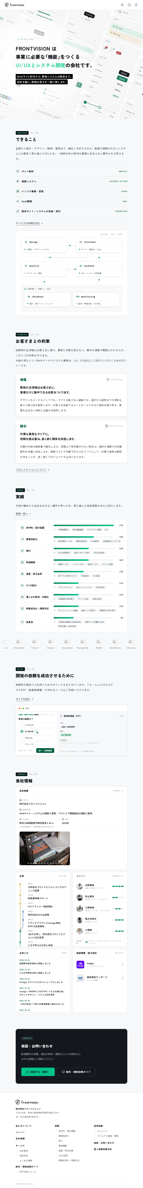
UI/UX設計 (63, 1155)
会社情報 (20, 1138)
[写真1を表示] (28, 863)
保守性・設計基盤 (67, 1130)
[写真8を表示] (50, 863)
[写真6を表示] (45, 863)
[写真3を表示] (34, 863)
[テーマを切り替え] (122, 5)
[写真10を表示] (56, 863)
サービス (20, 1145)
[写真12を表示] (61, 863)
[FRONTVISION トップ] (14, 5)
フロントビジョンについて (31, 469)
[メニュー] (136, 5)
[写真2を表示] (31, 863)
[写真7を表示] (47, 863)
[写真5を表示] (42, 863)
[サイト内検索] (129, 5)
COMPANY (117, 791)
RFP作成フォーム (28, 1171)
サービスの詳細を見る (28, 223)
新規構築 (63, 1145)
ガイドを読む (23, 699)
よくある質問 (26, 1160)
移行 (61, 1140)
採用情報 (98, 1125)
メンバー (20, 1132)
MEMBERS (117, 876)
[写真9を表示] (53, 863)
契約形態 (24, 1155)
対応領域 (24, 1150)
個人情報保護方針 (103, 1149)
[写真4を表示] (38, 863)
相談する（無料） (40, 1072)
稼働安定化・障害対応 (69, 1160)
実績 (57, 1125)
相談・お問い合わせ (104, 1142)
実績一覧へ (22, 513)
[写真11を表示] (59, 863)
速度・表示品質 (66, 1150)
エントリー (103, 1130)
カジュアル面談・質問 (108, 1135)
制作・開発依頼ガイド (78, 1072)
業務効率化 (64, 1135)
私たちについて (24, 1125)
